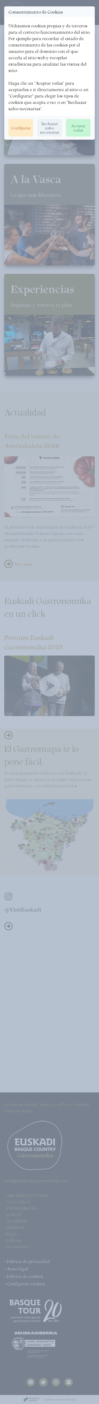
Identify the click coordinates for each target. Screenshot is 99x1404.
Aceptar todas (78, 128)
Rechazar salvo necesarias (49, 128)
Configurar (21, 127)
